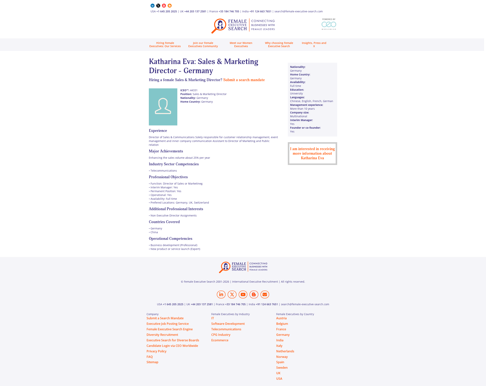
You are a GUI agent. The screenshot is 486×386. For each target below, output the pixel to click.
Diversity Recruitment (162, 335)
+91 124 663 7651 (260, 11)
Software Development (228, 324)
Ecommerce (219, 340)
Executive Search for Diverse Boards (173, 340)
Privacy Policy (156, 351)
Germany (283, 335)
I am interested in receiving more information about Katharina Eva (312, 153)
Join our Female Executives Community (203, 44)
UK (278, 373)
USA (279, 378)
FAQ (150, 357)
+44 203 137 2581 (195, 11)
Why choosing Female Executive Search (279, 44)
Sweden (282, 367)
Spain (280, 362)
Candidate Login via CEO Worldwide (172, 346)
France (281, 329)
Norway (282, 357)
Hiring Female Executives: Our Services (165, 44)
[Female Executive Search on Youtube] (243, 294)
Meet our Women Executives (241, 44)
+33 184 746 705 (229, 11)
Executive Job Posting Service (168, 324)
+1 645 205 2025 (166, 11)
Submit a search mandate (244, 80)
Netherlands (285, 351)
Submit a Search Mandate (165, 318)
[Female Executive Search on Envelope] (264, 294)
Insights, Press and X (314, 44)
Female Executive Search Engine (170, 329)
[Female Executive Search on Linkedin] (221, 294)
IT (212, 318)
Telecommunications (226, 329)
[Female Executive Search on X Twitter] (232, 294)
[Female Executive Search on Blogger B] (253, 294)
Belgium (282, 324)
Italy (279, 346)
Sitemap (152, 362)
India (279, 340)
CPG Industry (220, 335)
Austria (281, 318)
